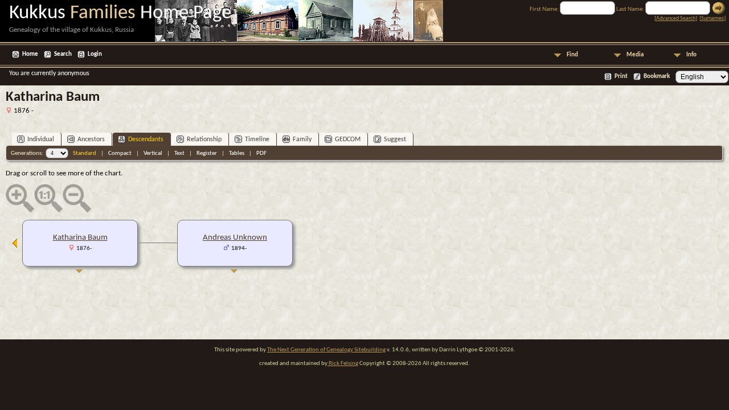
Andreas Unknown (235, 237)
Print (621, 76)
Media (635, 55)
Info (691, 55)
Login (95, 54)
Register (206, 153)
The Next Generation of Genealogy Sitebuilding (326, 350)
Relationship (204, 139)
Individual (40, 139)
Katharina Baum (80, 237)
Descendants (145, 139)
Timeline (257, 139)
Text (179, 153)
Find (572, 55)
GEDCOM (348, 139)
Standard (84, 153)
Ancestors (91, 139)
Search (63, 54)
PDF (261, 153)
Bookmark (657, 76)
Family (302, 139)
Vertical (153, 153)
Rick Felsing (342, 363)
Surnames (712, 18)
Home (30, 54)
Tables (236, 153)
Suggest (395, 139)
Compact (120, 153)
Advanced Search (675, 18)
